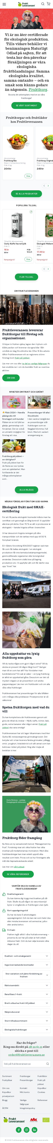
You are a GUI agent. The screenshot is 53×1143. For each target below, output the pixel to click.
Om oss (11, 378)
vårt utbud (19, 866)
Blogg (4, 1100)
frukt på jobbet (22, 358)
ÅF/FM (5, 1108)
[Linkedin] (34, 1130)
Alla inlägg (27, 489)
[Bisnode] (33, 1119)
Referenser (42, 1100)
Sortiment (7, 1076)
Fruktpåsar (7, 1080)
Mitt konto (25, 1092)
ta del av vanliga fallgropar (34, 363)
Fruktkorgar (25, 1076)
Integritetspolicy (27, 1108)
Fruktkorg (38, 89)
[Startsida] (14, 1119)
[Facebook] (18, 1130)
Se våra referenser (18, 874)
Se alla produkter (26, 193)
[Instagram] (26, 1130)
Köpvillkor (42, 1088)
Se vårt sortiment (26, 105)
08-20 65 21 (35, 1046)
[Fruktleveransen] (26, 4)
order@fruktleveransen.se (26, 1054)
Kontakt (23, 1088)
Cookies (41, 1092)
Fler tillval (26, 277)
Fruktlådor (42, 1076)
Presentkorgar (26, 1080)
